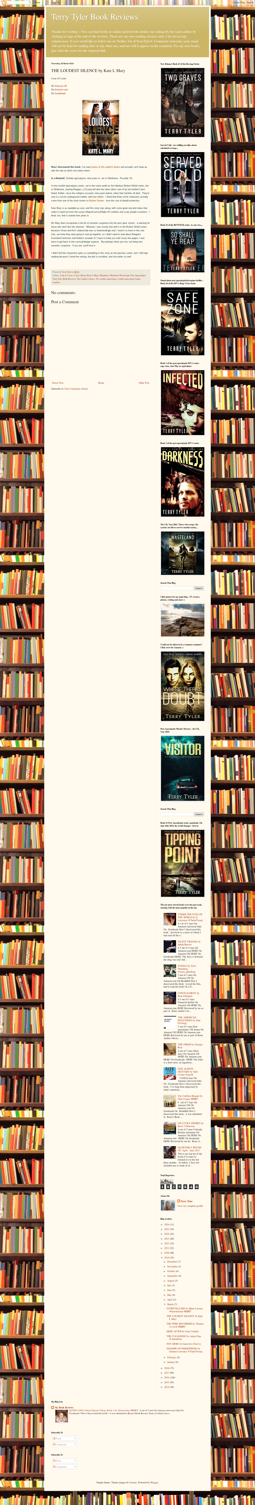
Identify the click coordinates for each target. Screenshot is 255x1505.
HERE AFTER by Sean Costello (183, 1331)
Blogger (154, 1482)
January (171, 1362)
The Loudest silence (86, 278)
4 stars (76, 275)
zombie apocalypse (108, 278)
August (171, 1280)
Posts (58, 1438)
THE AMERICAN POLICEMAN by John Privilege (189, 1020)
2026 (167, 1224)
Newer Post (57, 382)
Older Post (144, 382)
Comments (60, 1444)
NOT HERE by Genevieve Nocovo (184, 1343)
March (170, 1304)
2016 (167, 1377)
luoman (133, 1482)
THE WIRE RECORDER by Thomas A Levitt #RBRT (185, 1325)
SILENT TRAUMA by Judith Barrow (189, 943)
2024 (167, 1233)
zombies (56, 282)
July (169, 1285)
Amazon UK (61, 86)
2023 (167, 1238)
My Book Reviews (64, 1407)
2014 (167, 1387)
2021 (167, 1248)
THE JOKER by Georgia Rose (190, 1046)
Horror (83, 275)
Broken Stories (96, 200)
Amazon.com (61, 89)
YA (97, 278)
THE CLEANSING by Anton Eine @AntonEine (184, 1337)
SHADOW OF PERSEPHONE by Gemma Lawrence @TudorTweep (184, 1350)
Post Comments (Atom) (76, 388)
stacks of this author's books (105, 167)
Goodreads (60, 93)
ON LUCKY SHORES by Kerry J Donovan (190, 1124)
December (172, 1261)
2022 (167, 1243)
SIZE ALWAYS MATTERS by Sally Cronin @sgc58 (188, 1071)
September (172, 1275)
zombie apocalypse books (129, 278)
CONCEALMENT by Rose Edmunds (188, 994)
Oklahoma (104, 275)
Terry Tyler (187, 1201)
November (172, 1266)
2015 (167, 1382)
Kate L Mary (92, 275)
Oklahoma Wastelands (120, 275)
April (170, 1299)
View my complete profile (190, 1206)
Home (101, 382)
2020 (167, 1252)
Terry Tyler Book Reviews (94, 16)
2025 (167, 1229)
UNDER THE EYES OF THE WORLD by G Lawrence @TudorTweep (190, 917)
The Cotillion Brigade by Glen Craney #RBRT (190, 1097)
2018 (167, 1368)
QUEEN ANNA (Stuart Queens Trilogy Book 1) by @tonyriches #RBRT (103, 1410)
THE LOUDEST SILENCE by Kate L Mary (185, 1317)
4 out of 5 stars (66, 275)
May (169, 1294)
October (171, 1271)
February (172, 1357)
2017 (167, 1372)
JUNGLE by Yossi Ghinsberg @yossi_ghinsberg (187, 968)
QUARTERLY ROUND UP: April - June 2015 (189, 1149)
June (169, 1290)
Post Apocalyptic (138, 275)
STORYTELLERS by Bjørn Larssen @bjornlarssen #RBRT (185, 1310)
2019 (167, 1257)
